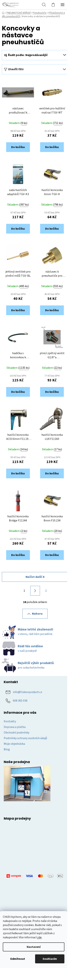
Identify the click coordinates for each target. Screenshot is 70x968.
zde (39, 937)
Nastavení (34, 947)
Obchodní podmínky (16, 733)
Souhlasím (50, 959)
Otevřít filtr (16, 69)
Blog (7, 749)
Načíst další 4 (35, 577)
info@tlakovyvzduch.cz (27, 692)
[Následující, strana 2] (35, 591)
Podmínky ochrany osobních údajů (25, 738)
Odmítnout (17, 959)
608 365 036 (20, 701)
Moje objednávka (14, 744)
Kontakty (10, 721)
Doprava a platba (15, 727)
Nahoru (37, 614)
